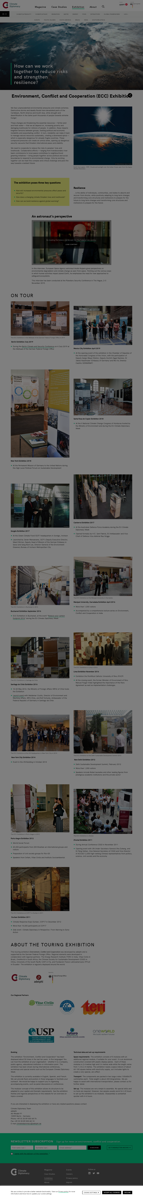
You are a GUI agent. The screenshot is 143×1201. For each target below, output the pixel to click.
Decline (127, 1192)
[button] (91, 1192)
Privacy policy (63, 1191)
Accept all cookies (112, 1192)
